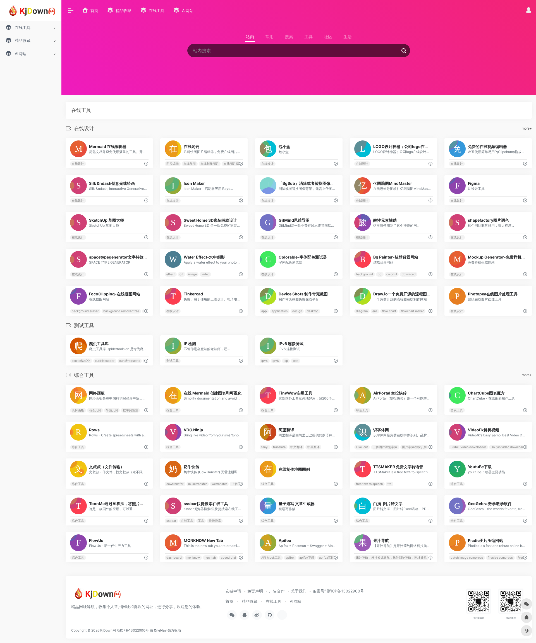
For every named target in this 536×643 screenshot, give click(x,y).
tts (389, 484)
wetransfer (219, 484)
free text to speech (369, 484)
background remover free (121, 311)
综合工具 (173, 410)
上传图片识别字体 (385, 447)
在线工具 (187, 521)
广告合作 (277, 591)
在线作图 (189, 164)
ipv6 (275, 360)
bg (380, 274)
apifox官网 (326, 558)
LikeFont (362, 447)
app (264, 311)
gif (181, 274)
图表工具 (457, 410)
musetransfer (197, 484)
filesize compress (500, 558)
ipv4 (264, 360)
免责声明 (255, 591)
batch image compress (467, 558)
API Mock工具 (271, 558)
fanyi (264, 447)
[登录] (529, 11)
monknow (193, 558)
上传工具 (238, 484)
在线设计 (78, 164)
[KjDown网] (96, 595)
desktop (312, 311)
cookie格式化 (81, 360)
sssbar (171, 521)
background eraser (85, 311)
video (205, 274)
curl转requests (129, 360)
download (409, 274)
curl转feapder (104, 360)
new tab (210, 558)
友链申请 (233, 591)
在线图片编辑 (233, 164)
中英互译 (313, 447)
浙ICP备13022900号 (133, 630)
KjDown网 (108, 630)
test (295, 360)
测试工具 (173, 360)
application (280, 311)
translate (279, 447)
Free (521, 558)
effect (171, 274)
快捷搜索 (215, 521)
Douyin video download (507, 447)
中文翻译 (296, 447)
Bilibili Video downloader (468, 447)
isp (285, 360)
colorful (391, 274)
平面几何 (112, 410)
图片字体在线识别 (414, 447)
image (192, 274)
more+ (527, 128)
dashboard (174, 558)
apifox (290, 558)
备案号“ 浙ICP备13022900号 (338, 591)
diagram (362, 311)
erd (374, 311)
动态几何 (95, 410)
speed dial (228, 558)
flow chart (389, 311)
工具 (201, 521)
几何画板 (78, 410)
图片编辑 (173, 164)
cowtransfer (175, 484)
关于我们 (299, 591)
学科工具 (457, 521)
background (364, 274)
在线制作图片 (209, 164)
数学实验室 (130, 410)
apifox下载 (306, 558)
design (297, 311)
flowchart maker (412, 311)
